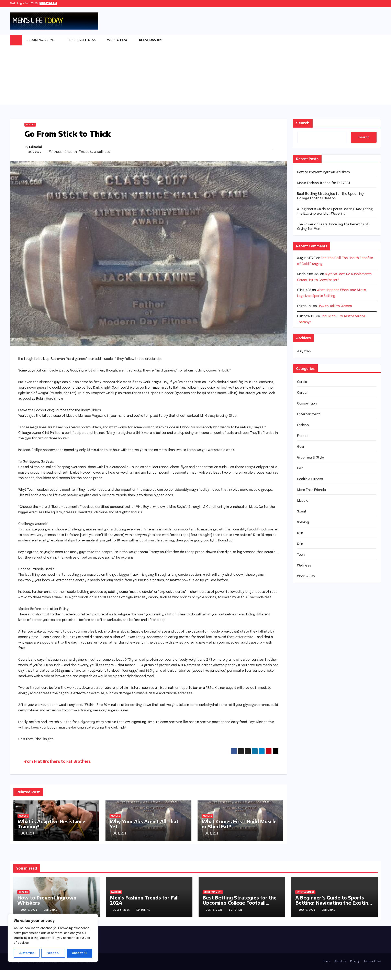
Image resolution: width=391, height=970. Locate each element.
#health (70, 152)
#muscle (85, 152)
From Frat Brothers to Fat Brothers (57, 762)
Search (303, 123)
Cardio (302, 382)
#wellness (102, 152)
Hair (300, 468)
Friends (303, 436)
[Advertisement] (195, 76)
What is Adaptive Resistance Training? (51, 823)
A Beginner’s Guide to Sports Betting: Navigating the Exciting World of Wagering (333, 902)
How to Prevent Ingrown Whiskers (323, 172)
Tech (301, 555)
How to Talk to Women (335, 306)
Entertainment (308, 414)
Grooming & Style (41, 40)
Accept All (79, 953)
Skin (300, 533)
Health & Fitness (81, 40)
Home (326, 961)
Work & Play (117, 40)
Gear (301, 447)
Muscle (30, 125)
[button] (377, 40)
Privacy (355, 961)
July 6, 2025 (29, 910)
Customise (26, 953)
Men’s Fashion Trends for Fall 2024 (323, 183)
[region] (53, 938)
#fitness (55, 152)
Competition (307, 403)
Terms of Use (372, 961)
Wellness (304, 565)
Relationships (151, 40)
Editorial (35, 147)
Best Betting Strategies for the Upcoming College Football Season (240, 902)
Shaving (303, 522)
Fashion (303, 425)
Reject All (53, 953)
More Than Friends (311, 490)
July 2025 (304, 351)
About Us (340, 961)
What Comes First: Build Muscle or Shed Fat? (239, 823)
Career (302, 393)
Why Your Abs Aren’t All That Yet (144, 823)
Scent (302, 511)
